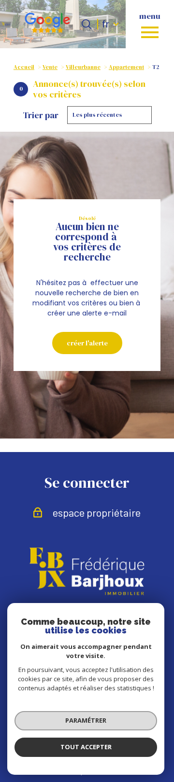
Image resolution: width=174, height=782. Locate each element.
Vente (50, 67)
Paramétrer (85, 720)
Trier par (40, 115)
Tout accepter (86, 746)
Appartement (126, 67)
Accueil (24, 67)
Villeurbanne (83, 67)
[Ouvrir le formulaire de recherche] (86, 24)
